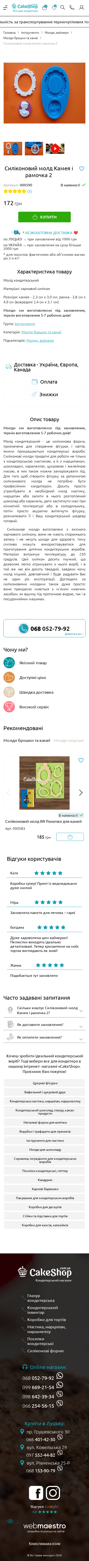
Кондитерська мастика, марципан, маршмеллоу (45, 1101)
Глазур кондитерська (41, 1298)
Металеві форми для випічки (45, 1122)
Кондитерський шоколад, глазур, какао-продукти (45, 1111)
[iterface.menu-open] (5, 8)
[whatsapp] (59, 1375)
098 (38, 1396)
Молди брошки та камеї (20, 38)
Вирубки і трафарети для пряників (45, 1131)
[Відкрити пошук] (62, 8)
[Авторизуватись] (82, 7)
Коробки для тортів (46, 1319)
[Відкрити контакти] (71, 8)
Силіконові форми (45, 1350)
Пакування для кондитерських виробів (45, 1198)
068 (38, 1377)
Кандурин (45, 1180)
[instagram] (53, 1493)
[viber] (59, 1394)
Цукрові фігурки (45, 1083)
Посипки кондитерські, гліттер (45, 1171)
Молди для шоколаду (45, 1149)
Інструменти (30, 32)
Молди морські (69, 740)
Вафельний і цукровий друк (45, 1092)
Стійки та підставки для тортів (45, 1216)
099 (38, 1387)
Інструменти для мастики (45, 1140)
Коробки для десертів (45, 1207)
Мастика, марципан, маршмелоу (46, 1329)
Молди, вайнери (57, 32)
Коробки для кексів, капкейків (45, 1225)
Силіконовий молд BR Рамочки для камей (43, 821)
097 (40, 1455)
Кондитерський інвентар (42, 1310)
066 (38, 1405)
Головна (9, 32)
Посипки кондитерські (40, 1341)
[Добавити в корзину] (70, 837)
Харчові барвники (45, 1189)
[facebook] (36, 1493)
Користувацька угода (44, 1543)
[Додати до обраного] (81, 760)
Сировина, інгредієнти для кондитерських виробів (45, 1160)
